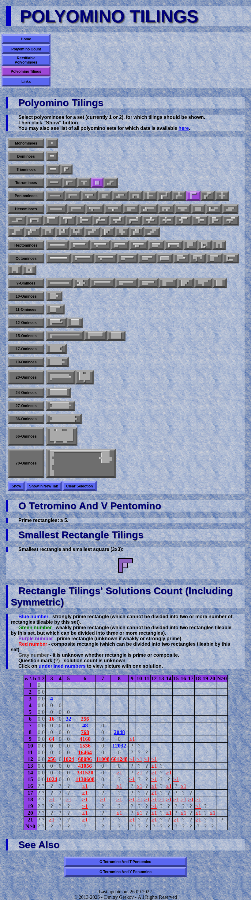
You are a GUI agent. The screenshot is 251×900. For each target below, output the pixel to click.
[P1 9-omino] (148, 283)
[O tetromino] (97, 183)
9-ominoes (26, 283)
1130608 (85, 779)
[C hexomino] (34, 220)
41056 (85, 766)
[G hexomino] (213, 209)
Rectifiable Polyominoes (26, 60)
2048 (119, 732)
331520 (85, 773)
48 (85, 725)
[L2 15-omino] (95, 336)
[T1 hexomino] (84, 220)
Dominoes (26, 156)
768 (85, 732)
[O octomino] (29, 270)
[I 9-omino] (59, 283)
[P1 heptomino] (120, 245)
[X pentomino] (222, 196)
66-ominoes (26, 436)
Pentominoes (26, 196)
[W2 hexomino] (231, 220)
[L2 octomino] (181, 258)
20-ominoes (26, 377)
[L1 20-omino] (60, 377)
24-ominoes (26, 393)
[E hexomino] (76, 232)
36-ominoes (26, 419)
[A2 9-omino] (185, 283)
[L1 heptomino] (79, 245)
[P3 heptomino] (190, 245)
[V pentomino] (193, 196)
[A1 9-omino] (81, 283)
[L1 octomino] (82, 258)
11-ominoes (26, 309)
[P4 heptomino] (156, 245)
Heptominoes (26, 245)
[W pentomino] (207, 196)
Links (26, 81)
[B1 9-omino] (203, 283)
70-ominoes (26, 463)
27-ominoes (26, 406)
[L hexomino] (76, 209)
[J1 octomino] (231, 258)
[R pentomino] (179, 196)
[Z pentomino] (164, 196)
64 (51, 739)
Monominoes (26, 143)
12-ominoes (26, 323)
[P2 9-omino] (168, 283)
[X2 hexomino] (167, 220)
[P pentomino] (105, 196)
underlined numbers (62, 666)
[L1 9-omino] (102, 283)
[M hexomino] (92, 232)
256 (85, 719)
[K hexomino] (122, 232)
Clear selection (79, 486)
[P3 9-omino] (126, 283)
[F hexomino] (166, 209)
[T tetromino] (84, 183)
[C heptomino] (173, 245)
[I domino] (52, 156)
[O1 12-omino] (75, 323)
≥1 (132, 739)
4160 (85, 739)
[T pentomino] (150, 196)
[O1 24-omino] (58, 393)
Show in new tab (43, 486)
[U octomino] (15, 270)
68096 (85, 759)
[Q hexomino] (136, 232)
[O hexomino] (198, 209)
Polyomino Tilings (26, 71)
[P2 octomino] (147, 258)
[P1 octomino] (127, 258)
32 (68, 719)
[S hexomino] (152, 232)
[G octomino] (197, 258)
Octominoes (26, 258)
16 (51, 719)
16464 (85, 752)
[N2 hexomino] (17, 220)
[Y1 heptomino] (100, 245)
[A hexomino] (107, 232)
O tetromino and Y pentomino (125, 872)
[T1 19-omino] (57, 362)
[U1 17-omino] (56, 349)
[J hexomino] (48, 232)
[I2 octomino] (164, 258)
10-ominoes (26, 296)
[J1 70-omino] (81, 463)
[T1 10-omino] (54, 296)
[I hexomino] (56, 209)
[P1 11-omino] (55, 309)
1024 (68, 759)
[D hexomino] (182, 209)
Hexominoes (26, 209)
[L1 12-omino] (56, 323)
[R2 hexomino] (117, 220)
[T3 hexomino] (200, 220)
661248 (119, 759)
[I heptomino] (57, 245)
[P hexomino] (131, 209)
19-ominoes (26, 362)
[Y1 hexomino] (94, 209)
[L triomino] (66, 169)
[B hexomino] (215, 220)
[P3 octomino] (214, 258)
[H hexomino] (62, 232)
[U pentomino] (136, 196)
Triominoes (26, 169)
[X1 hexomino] (150, 220)
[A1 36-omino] (64, 419)
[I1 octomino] (58, 258)
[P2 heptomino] (138, 245)
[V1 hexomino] (51, 220)
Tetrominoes (26, 183)
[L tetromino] (69, 183)
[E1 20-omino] (84, 377)
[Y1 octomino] (105, 258)
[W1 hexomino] (32, 232)
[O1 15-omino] (116, 336)
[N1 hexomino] (148, 209)
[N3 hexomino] (230, 209)
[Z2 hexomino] (16, 232)
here (183, 128)
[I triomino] (53, 169)
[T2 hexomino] (67, 220)
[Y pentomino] (89, 196)
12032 (119, 746)
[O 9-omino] (219, 283)
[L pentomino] (73, 196)
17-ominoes (26, 349)
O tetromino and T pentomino (125, 862)
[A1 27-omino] (60, 406)
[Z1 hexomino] (134, 220)
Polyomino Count (26, 49)
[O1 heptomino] (204, 245)
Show (16, 486)
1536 (85, 746)
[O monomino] (52, 143)
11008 (103, 759)
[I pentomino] (55, 196)
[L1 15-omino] (65, 336)
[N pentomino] (120, 196)
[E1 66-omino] (61, 436)
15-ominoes (26, 336)
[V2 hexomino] (183, 220)
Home (26, 39)
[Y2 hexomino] (113, 209)
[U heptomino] (219, 245)
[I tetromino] (54, 183)
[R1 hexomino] (100, 220)
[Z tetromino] (110, 183)
